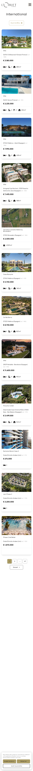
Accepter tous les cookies (10, 761)
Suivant (15, 567)
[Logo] (9, 5)
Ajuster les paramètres (16, 766)
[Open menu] (29, 4)
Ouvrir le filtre (15, 23)
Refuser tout (23, 761)
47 (25, 561)
